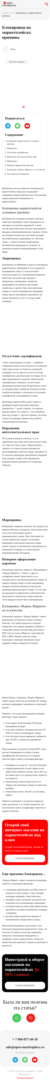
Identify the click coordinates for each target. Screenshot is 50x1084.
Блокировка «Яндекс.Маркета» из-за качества (26, 170)
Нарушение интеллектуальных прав (22, 157)
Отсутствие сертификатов (17, 152)
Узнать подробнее (25, 858)
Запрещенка (12, 148)
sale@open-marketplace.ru (25, 1047)
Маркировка (12, 161)
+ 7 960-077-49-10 (25, 1039)
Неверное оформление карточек (20, 165)
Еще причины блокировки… (19, 174)
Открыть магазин (25, 1078)
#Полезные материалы (17, 62)
